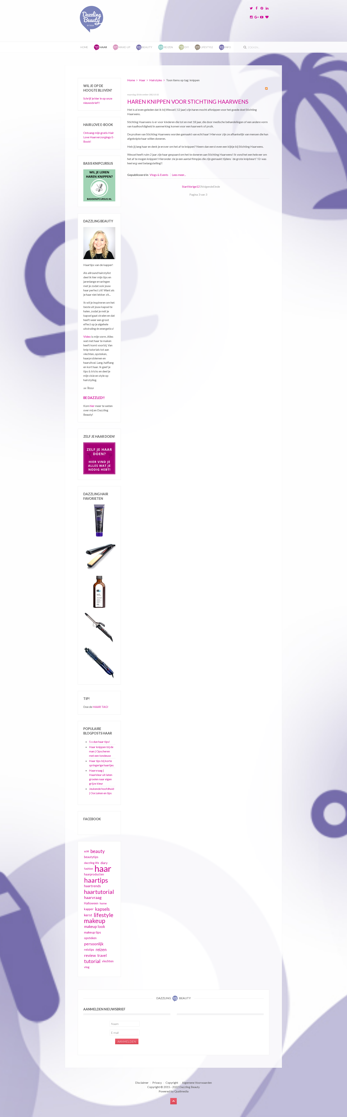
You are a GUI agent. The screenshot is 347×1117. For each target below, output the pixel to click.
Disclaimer (142, 1082)
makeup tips (92, 932)
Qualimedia (181, 1091)
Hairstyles (155, 80)
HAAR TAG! (100, 706)
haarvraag (93, 897)
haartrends (92, 886)
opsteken (90, 938)
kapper (89, 909)
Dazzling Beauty (189, 1087)
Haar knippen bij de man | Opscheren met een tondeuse (101, 751)
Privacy (157, 1082)
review (90, 955)
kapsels (102, 909)
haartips (96, 880)
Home (84, 47)
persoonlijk (94, 943)
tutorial (92, 961)
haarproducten (94, 874)
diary (104, 863)
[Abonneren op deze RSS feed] (266, 88)
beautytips (91, 857)
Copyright (172, 1082)
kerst (88, 915)
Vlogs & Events (159, 174)
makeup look (94, 926)
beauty (97, 851)
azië (86, 851)
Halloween (91, 903)
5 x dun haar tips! (99, 741)
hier (92, 405)
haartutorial (99, 892)
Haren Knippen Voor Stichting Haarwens (187, 101)
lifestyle (103, 915)
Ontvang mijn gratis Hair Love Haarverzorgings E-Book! (98, 137)
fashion (88, 868)
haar (103, 868)
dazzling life (91, 862)
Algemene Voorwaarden (197, 1082)
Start (185, 186)
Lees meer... (179, 174)
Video (87, 336)
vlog (86, 967)
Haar (142, 80)
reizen (101, 949)
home (103, 903)
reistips (89, 949)
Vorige (192, 186)
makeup (94, 921)
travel (102, 955)
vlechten (107, 961)
